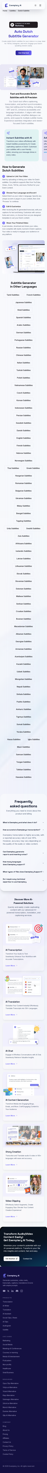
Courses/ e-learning (10, 1352)
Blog (4, 1426)
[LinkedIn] (12, 1291)
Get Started (10, 1259)
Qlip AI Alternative (9, 1415)
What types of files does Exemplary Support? (22, 872)
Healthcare (7, 1368)
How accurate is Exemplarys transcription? (21, 830)
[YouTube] (4, 1291)
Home (5, 11)
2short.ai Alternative (10, 1403)
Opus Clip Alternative (10, 1383)
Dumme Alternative (10, 1411)
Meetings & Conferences (12, 1348)
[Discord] (17, 1291)
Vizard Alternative (9, 1391)
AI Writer (6, 1306)
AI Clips (5, 1322)
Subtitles (12, 11)
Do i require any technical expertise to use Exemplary (14, 880)
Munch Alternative (9, 1407)
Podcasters (7, 1360)
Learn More (10, 966)
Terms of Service (9, 1450)
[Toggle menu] (40, 5)
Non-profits (7, 1364)
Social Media (7, 1344)
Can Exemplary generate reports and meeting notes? (15, 853)
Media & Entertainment (11, 1356)
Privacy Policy (8, 1446)
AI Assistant (7, 1314)
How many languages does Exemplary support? (14, 863)
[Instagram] (21, 1291)
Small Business (8, 1372)
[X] (8, 1291)
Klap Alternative (8, 1395)
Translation (7, 1310)
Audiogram (7, 1326)
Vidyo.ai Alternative (10, 1387)
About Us (6, 1430)
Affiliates (6, 1438)
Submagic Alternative (11, 1399)
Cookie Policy (8, 1454)
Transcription (8, 1302)
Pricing (5, 1434)
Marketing (6, 1340)
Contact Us (27, 1259)
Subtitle (5, 1330)
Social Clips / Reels (10, 1318)
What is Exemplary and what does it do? (20, 822)
